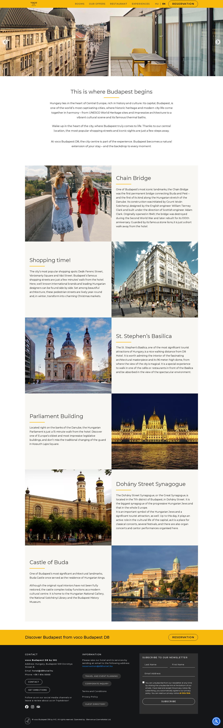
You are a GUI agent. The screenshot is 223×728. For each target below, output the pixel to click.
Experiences (141, 3)
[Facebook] (27, 707)
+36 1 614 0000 (42, 674)
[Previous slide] (5, 42)
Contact (33, 682)
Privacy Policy (90, 696)
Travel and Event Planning (101, 676)
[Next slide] (217, 42)
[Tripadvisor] (38, 707)
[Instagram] (32, 707)
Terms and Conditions (94, 691)
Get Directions (37, 690)
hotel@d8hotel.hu (42, 670)
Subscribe (168, 701)
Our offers (97, 3)
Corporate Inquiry (96, 683)
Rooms (79, 3)
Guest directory (95, 704)
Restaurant (118, 3)
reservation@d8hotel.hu (97, 666)
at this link (184, 693)
